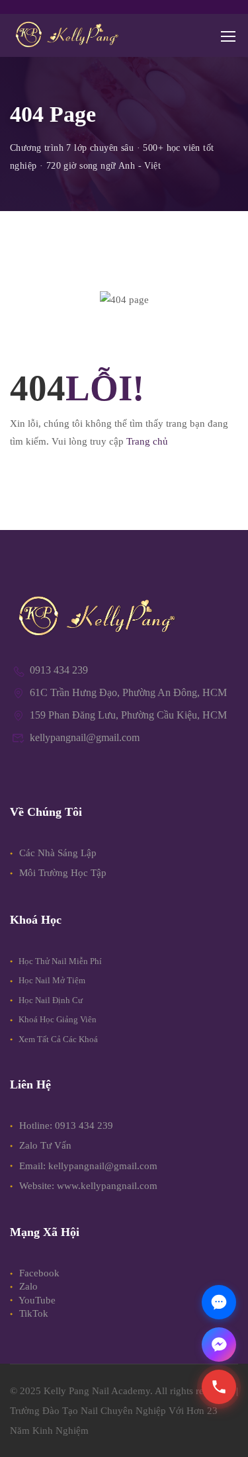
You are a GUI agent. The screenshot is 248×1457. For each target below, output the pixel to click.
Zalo (27, 1286)
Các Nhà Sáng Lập (57, 853)
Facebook (38, 1273)
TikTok (32, 1313)
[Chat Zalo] (219, 1302)
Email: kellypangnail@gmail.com (88, 1166)
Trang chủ (147, 441)
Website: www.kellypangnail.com (88, 1185)
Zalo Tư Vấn (45, 1145)
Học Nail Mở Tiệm (51, 980)
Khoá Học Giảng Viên (57, 1019)
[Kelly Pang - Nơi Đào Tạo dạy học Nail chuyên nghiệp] (66, 35)
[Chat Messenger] (219, 1344)
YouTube (36, 1300)
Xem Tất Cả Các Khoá (57, 1039)
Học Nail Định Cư (50, 1000)
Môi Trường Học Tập (61, 872)
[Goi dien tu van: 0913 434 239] (219, 1387)
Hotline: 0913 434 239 (66, 1125)
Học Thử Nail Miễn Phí (59, 961)
